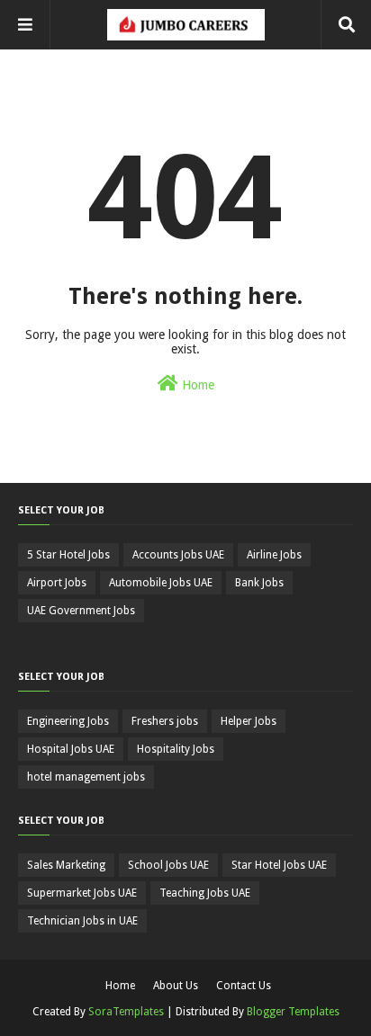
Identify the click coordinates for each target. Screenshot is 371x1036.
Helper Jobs (248, 721)
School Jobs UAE (168, 865)
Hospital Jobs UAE (70, 749)
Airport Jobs (56, 582)
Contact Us (243, 985)
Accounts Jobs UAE (178, 555)
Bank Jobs (259, 582)
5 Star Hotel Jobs (68, 555)
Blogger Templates (293, 1011)
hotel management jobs (86, 777)
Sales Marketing (66, 865)
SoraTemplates (126, 1011)
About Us (175, 985)
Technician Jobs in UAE (82, 921)
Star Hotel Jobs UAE (279, 865)
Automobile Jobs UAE (161, 582)
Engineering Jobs (68, 721)
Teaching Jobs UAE (204, 893)
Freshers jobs (164, 721)
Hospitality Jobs (175, 749)
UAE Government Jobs (81, 610)
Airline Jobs (274, 555)
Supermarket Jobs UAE (82, 893)
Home (196, 385)
